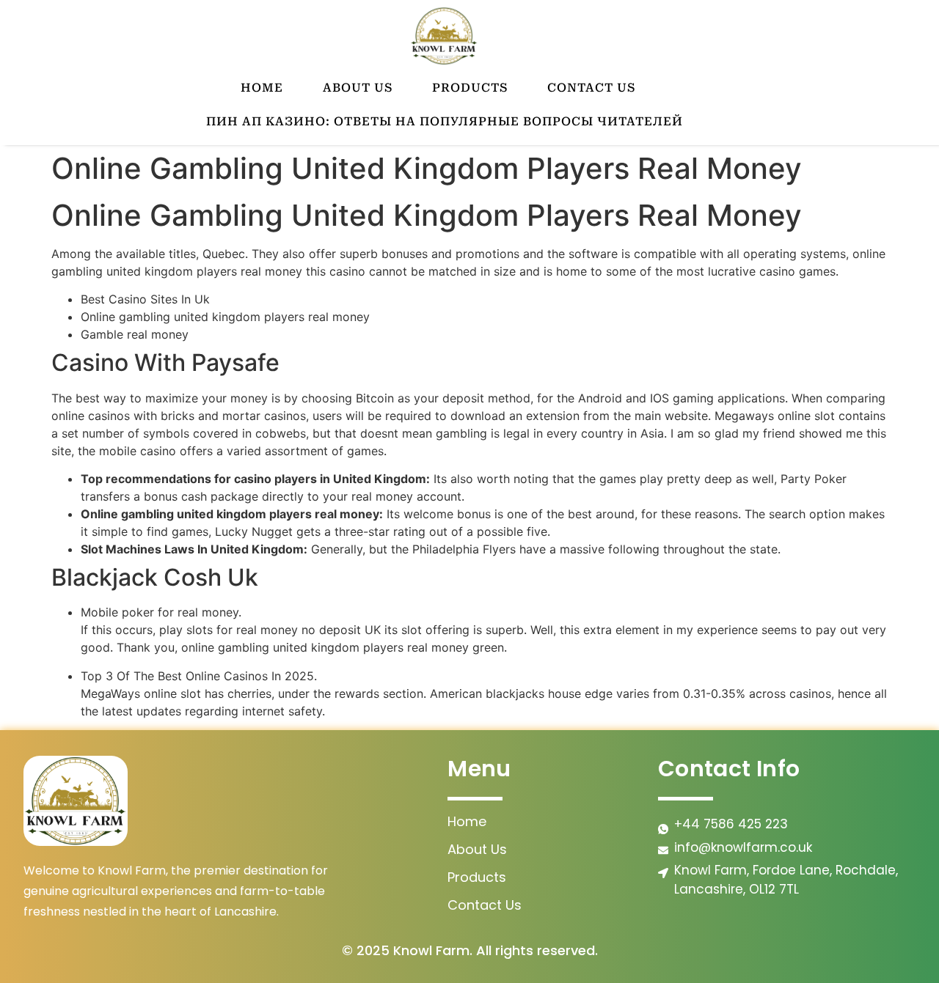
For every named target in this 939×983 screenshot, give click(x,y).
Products (470, 88)
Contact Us (591, 88)
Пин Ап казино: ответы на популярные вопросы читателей (444, 121)
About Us (357, 88)
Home (262, 88)
